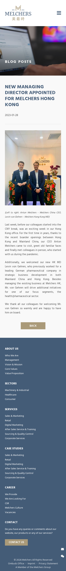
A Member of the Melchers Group (33, 567)
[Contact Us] (62, 549)
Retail (8, 420)
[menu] (59, 13)
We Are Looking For (15, 499)
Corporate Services (15, 438)
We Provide (11, 494)
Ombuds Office (16, 563)
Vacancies (10, 512)
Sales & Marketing (14, 416)
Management (12, 360)
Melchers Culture (14, 508)
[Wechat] (62, 556)
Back (33, 326)
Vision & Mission (13, 364)
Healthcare (10, 395)
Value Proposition (14, 373)
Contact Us (16, 542)
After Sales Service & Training (20, 429)
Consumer (10, 399)
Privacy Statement (48, 563)
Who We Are (11, 355)
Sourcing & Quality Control (19, 434)
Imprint (31, 563)
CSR (7, 503)
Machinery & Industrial (17, 390)
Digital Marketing (14, 425)
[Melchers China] (18, 13)
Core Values (11, 369)
